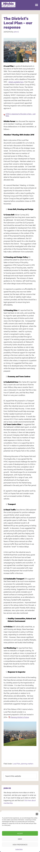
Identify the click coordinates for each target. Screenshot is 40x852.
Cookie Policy (19, 849)
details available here (16, 82)
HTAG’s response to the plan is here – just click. (20, 115)
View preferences (20, 845)
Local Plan (16, 764)
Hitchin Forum (8, 7)
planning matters (27, 764)
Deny (20, 839)
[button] (37, 814)
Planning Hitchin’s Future (20, 717)
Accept (20, 833)
